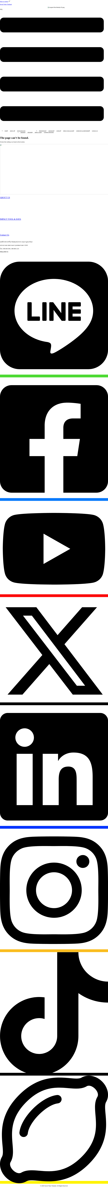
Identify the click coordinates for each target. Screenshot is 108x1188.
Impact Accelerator (5, 228)
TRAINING (23, 132)
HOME (6, 130)
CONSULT (58, 130)
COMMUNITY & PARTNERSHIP (82, 130)
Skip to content (4, 1)
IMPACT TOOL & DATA (10, 219)
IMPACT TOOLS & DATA (68, 130)
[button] (52, 68)
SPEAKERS (30, 132)
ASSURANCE (51, 130)
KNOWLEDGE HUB (6, 204)
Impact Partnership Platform (7, 225)
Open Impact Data (5, 231)
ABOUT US (12, 130)
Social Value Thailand (6, 4)
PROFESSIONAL (42, 130)
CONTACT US (95, 130)
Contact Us (4, 235)
